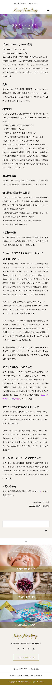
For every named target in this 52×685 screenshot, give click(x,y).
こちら (40, 491)
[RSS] (33, 649)
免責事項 (39, 676)
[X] (23, 649)
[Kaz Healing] (26, 636)
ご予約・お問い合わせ (26, 657)
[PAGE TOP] (26, 541)
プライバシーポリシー (25, 676)
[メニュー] (48, 10)
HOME (12, 676)
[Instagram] (18, 649)
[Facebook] (28, 649)
